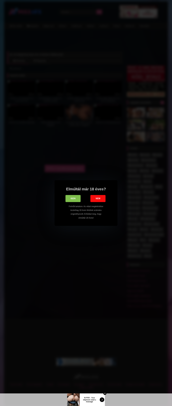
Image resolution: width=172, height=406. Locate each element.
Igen (73, 198)
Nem (98, 198)
